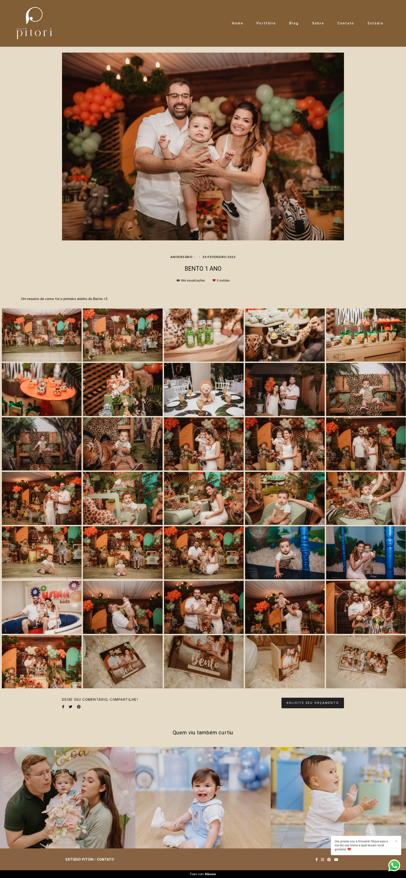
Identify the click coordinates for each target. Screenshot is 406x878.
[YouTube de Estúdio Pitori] (336, 860)
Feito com (203, 874)
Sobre (318, 23)
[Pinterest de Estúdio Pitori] (329, 860)
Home (237, 23)
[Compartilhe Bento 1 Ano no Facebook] (63, 707)
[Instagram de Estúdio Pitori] (322, 860)
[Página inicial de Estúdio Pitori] (34, 23)
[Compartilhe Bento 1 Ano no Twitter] (70, 707)
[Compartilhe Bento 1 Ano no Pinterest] (79, 707)
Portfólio (266, 23)
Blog (293, 23)
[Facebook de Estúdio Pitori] (317, 860)
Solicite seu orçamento (312, 703)
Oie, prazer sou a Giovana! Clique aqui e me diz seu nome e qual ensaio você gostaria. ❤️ (361, 845)
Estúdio (375, 23)
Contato (345, 23)
